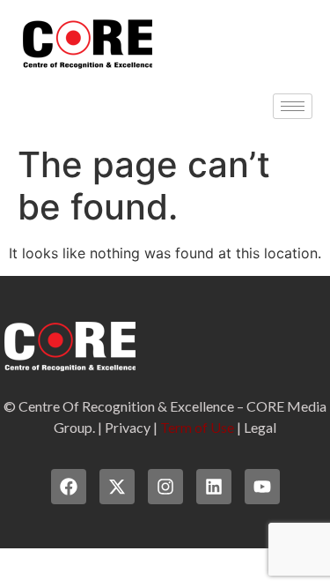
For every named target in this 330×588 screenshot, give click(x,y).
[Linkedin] (213, 486)
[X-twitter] (117, 486)
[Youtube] (262, 486)
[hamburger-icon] (292, 106)
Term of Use (197, 427)
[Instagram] (165, 486)
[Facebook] (68, 486)
